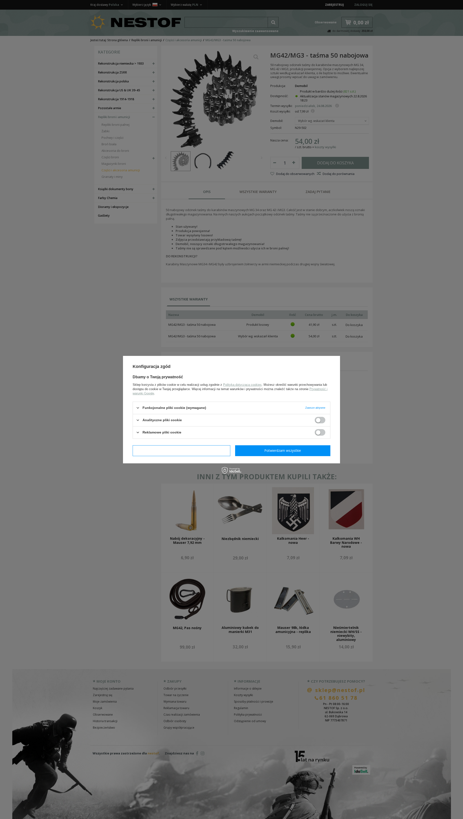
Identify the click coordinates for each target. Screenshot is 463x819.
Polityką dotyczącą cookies (242, 384)
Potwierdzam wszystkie (282, 450)
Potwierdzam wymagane (181, 450)
